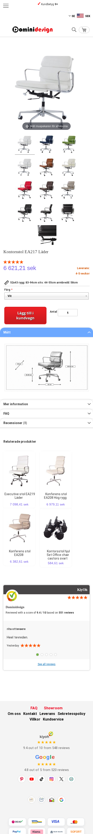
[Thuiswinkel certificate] (51, 800)
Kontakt (30, 714)
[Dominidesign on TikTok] (41, 779)
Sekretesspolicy (71, 714)
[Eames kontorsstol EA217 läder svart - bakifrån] (68, 212)
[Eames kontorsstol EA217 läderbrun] (46, 189)
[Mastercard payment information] (75, 822)
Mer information (15, 404)
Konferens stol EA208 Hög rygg (55, 495)
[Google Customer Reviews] (61, 800)
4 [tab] (51, 654)
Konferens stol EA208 (19, 553)
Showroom (53, 708)
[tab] (46, 332)
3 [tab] (46, 654)
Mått (7, 332)
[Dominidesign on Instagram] (51, 779)
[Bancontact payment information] (37, 822)
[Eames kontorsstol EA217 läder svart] (25, 212)
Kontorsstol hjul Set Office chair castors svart (58, 554)
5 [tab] (55, 654)
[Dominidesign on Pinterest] (22, 779)
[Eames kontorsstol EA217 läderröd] (25, 189)
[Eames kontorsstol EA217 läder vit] (25, 167)
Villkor (35, 719)
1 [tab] (37, 654)
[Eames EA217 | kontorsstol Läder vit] (25, 144)
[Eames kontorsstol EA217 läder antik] (46, 167)
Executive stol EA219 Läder (20, 495)
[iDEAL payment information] (17, 822)
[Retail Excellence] (31, 800)
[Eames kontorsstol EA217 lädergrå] (68, 189)
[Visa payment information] (56, 822)
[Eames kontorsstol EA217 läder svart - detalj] (46, 235)
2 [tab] (42, 654)
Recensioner (14, 423)
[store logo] (32, 29)
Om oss (14, 714)
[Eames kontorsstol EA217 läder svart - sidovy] (46, 212)
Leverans (47, 714)
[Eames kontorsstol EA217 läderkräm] (68, 167)
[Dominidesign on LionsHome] (71, 779)
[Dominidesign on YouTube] (31, 779)
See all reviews (47, 664)
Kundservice (53, 719)
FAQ (6, 413)
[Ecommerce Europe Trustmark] (41, 800)
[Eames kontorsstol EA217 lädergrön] (68, 144)
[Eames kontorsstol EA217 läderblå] (46, 144)
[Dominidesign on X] (61, 779)
